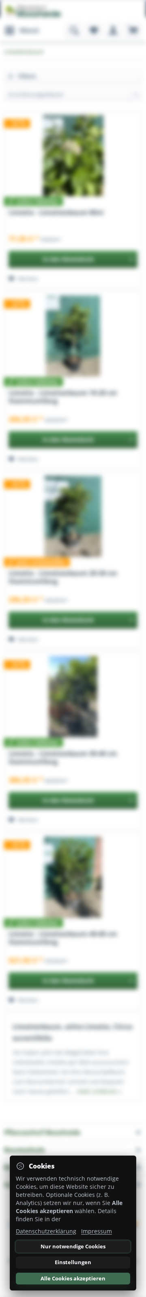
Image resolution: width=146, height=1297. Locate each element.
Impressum (96, 1231)
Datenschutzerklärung (46, 1231)
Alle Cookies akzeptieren (73, 1278)
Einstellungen (73, 1262)
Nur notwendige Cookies (73, 1246)
